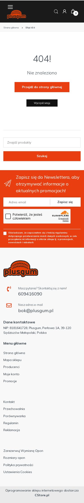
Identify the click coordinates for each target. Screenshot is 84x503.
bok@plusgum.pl (35, 310)
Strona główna (14, 353)
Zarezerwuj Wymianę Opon (23, 451)
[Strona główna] (16, 14)
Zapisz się (65, 202)
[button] (56, 11)
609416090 (30, 294)
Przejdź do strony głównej (42, 87)
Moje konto (11, 374)
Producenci (11, 367)
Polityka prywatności (18, 465)
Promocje (10, 381)
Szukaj (42, 156)
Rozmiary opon (14, 458)
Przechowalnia (14, 409)
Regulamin (10, 423)
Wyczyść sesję (42, 103)
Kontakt (9, 402)
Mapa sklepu (12, 360)
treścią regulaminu (57, 232)
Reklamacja (11, 430)
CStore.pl (42, 495)
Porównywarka (14, 416)
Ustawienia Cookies (17, 472)
